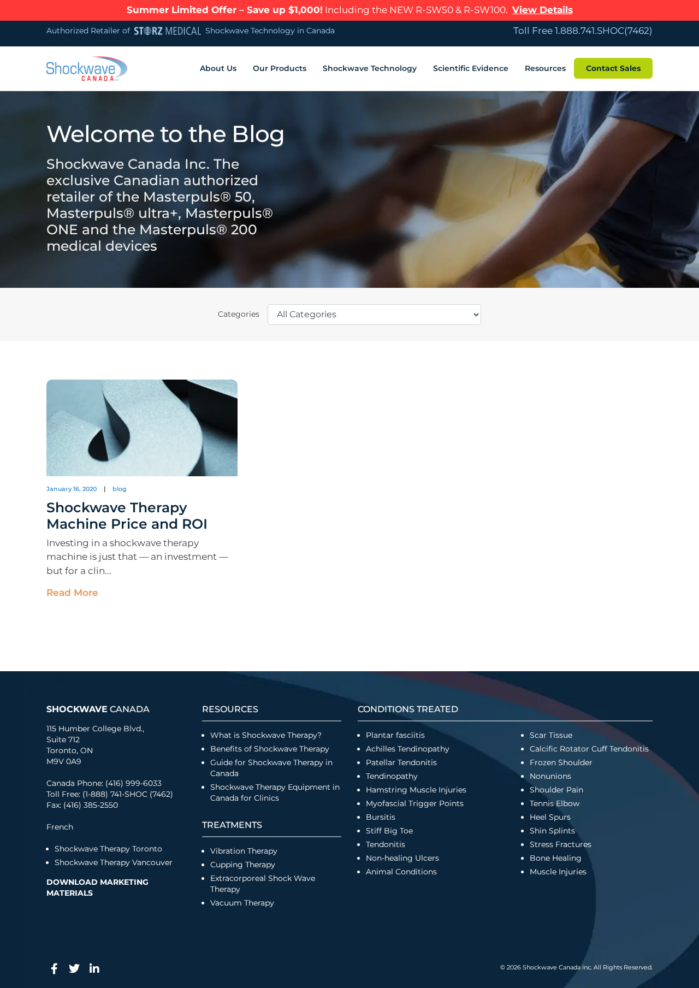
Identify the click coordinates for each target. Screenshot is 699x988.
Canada (98, 709)
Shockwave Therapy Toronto (108, 849)
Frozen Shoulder (561, 762)
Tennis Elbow (554, 803)
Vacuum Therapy (242, 903)
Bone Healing (556, 858)
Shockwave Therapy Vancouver (114, 862)
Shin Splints (552, 831)
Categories (238, 314)
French (59, 827)
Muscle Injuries (558, 872)
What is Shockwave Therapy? (267, 735)
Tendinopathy (392, 776)
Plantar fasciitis (395, 735)
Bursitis (380, 817)
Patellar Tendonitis (401, 762)
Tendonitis (385, 844)
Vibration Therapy (243, 851)
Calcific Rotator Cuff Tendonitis (589, 749)
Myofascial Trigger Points (415, 803)
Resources (545, 68)
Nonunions (550, 776)
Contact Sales (613, 68)
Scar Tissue (551, 735)
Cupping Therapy (242, 864)
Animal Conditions (401, 872)
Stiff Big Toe (389, 831)
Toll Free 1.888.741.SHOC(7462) (583, 30)
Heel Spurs (550, 817)
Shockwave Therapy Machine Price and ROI (127, 515)
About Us (218, 68)
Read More (72, 592)
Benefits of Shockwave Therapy (269, 749)
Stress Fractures (560, 844)
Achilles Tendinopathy (407, 749)
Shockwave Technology (370, 68)
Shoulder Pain (556, 790)
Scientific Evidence (470, 68)
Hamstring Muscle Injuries (417, 790)
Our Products (279, 68)
